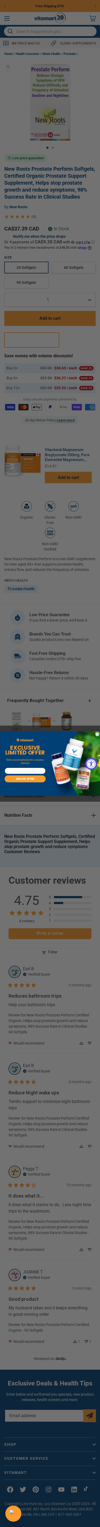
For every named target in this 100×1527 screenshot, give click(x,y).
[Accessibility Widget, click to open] (91, 763)
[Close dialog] (97, 734)
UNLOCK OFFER (25, 779)
